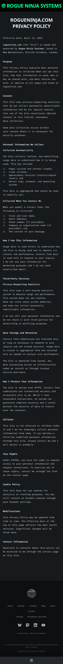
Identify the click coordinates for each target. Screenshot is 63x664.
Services (20, 606)
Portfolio (33, 606)
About (52, 606)
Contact (31, 611)
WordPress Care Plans (37, 616)
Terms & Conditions (38, 633)
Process (19, 616)
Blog (44, 606)
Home (10, 606)
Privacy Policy (22, 633)
